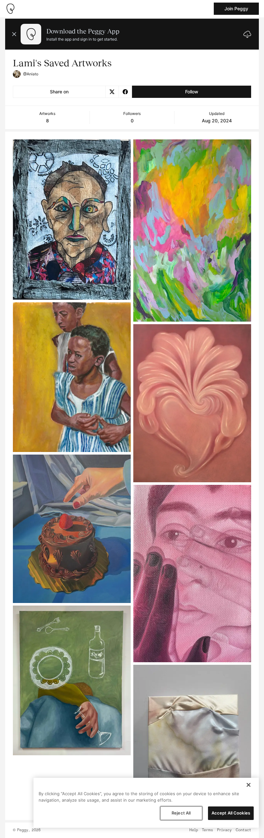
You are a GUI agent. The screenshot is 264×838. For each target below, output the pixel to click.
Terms (207, 830)
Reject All (181, 812)
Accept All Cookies (231, 812)
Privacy (224, 830)
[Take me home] (10, 9)
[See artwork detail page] (72, 219)
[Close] (248, 785)
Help (193, 830)
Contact (243, 830)
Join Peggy (236, 8)
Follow (191, 91)
